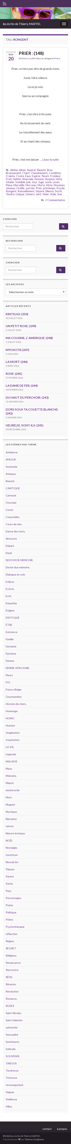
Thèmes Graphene (34, 1139)
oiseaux (10, 188)
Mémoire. (11, 775)
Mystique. (11, 811)
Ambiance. (12, 452)
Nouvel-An (12, 862)
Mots (49, 185)
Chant (26, 173)
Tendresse (12, 1070)
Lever (56, 182)
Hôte (59, 179)
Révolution (12, 991)
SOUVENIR (12, 1056)
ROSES (10, 1005)
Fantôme (11, 653)
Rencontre (12, 969)
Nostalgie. (12, 847)
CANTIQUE (13, 488)
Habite (17, 179)
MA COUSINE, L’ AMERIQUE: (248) (29, 338)
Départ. (10, 545)
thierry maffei (29, 58)
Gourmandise (14, 696)
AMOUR (11, 459)
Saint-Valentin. (14, 1020)
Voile (53, 194)
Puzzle (60, 188)
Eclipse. (10, 581)
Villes (9, 1106)
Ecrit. (9, 596)
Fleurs (9, 675)
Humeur (10, 725)
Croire (20, 176)
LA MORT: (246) (17, 361)
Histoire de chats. (16, 703)
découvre (11, 538)
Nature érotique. (15, 833)
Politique (11, 912)
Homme (39, 179)
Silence (49, 191)
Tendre (10, 194)
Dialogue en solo (15, 574)
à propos (62, 1128)
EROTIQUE (13, 617)
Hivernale (27, 179)
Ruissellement (26, 191)
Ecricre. (10, 588)
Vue (59, 194)
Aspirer (31, 170)
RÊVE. (9, 977)
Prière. (57, 58)
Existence (11, 632)
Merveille (18, 185)
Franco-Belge (13, 689)
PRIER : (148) (31, 53)
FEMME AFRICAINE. (18, 668)
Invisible (20, 182)
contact (47, 1128)
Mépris (10, 783)
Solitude (11, 1049)
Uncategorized (14, 1084)
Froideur (55, 176)
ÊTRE (9, 624)
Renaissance (13, 962)
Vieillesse (11, 1099)
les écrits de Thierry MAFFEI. (22, 24)
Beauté (41, 170)
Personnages (13, 898)
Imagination (13, 732)
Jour (34, 182)
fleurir (45, 176)
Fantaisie (11, 646)
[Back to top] (62, 1135)
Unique (20, 194)
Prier (39, 188)
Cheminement (39, 173)
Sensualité (12, 1034)
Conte (9, 509)
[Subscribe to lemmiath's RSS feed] (4, 3)
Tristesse (11, 1077)
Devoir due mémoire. (18, 567)
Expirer (36, 176)
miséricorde (13, 790)
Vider (45, 194)
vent (38, 194)
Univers (30, 194)
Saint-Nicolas (13, 1013)
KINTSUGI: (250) (17, 314)
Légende (11, 754)
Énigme (10, 610)
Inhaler (10, 182)
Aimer (22, 170)
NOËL (9, 840)
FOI (8, 682)
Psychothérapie (15, 926)
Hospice (50, 179)
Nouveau (59, 185)
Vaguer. (10, 1092)
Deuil (9, 553)
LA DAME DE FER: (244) (22, 385)
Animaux (11, 473)
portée (30, 188)
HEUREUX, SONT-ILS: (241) (24, 425)
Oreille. (20, 188)
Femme (10, 660)
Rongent (11, 191)
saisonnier (12, 1027)
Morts (41, 185)
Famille (10, 639)
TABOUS (11, 1063)
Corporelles (13, 517)
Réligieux (11, 955)
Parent (10, 876)
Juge (41, 182)
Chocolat (11, 502)
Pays (8, 890)
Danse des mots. (15, 531)
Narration (11, 818)
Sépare (40, 191)
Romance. (11, 998)
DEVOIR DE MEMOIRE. (20, 560)
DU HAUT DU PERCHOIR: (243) (27, 397)
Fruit (9, 179)
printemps (49, 188)
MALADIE (11, 761)
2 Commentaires (55, 200)
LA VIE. (10, 747)
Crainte (10, 176)
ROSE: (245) (14, 373)
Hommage (12, 711)
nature (10, 826)
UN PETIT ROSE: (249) (21, 326)
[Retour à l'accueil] (35, 13)
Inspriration (13, 739)
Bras (49, 170)
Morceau (31, 185)
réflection (11, 934)
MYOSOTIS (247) (17, 350)
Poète (9, 905)
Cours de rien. (14, 524)
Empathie (11, 603)
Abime (14, 170)
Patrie (9, 883)
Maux (9, 185)
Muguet (10, 804)
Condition (55, 173)
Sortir (58, 191)
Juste (48, 182)
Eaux (28, 176)
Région (10, 941)
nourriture (12, 854)
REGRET (11, 948)
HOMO (10, 718)
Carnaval (11, 495)
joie (28, 182)
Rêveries (11, 984)
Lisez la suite (50, 159)
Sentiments (13, 1041)
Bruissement (13, 173)
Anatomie (11, 466)
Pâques (10, 869)
